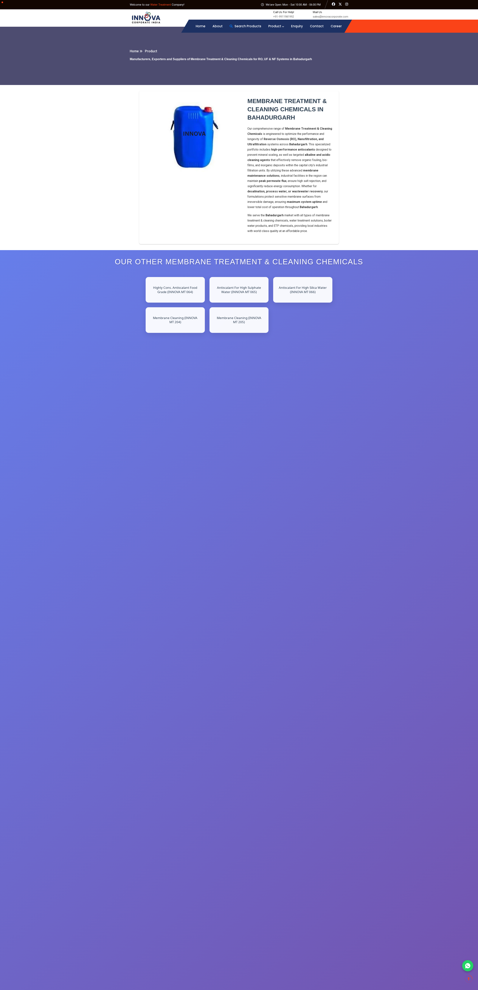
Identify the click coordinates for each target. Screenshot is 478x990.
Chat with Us (467, 965)
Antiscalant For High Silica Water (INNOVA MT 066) (303, 289)
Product (274, 26)
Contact (317, 26)
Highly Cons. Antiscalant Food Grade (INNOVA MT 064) (175, 289)
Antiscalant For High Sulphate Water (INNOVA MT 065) (239, 289)
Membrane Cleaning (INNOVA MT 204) (175, 320)
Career (336, 26)
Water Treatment (161, 4)
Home (200, 26)
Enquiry (297, 26)
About (217, 26)
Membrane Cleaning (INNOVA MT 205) (239, 320)
